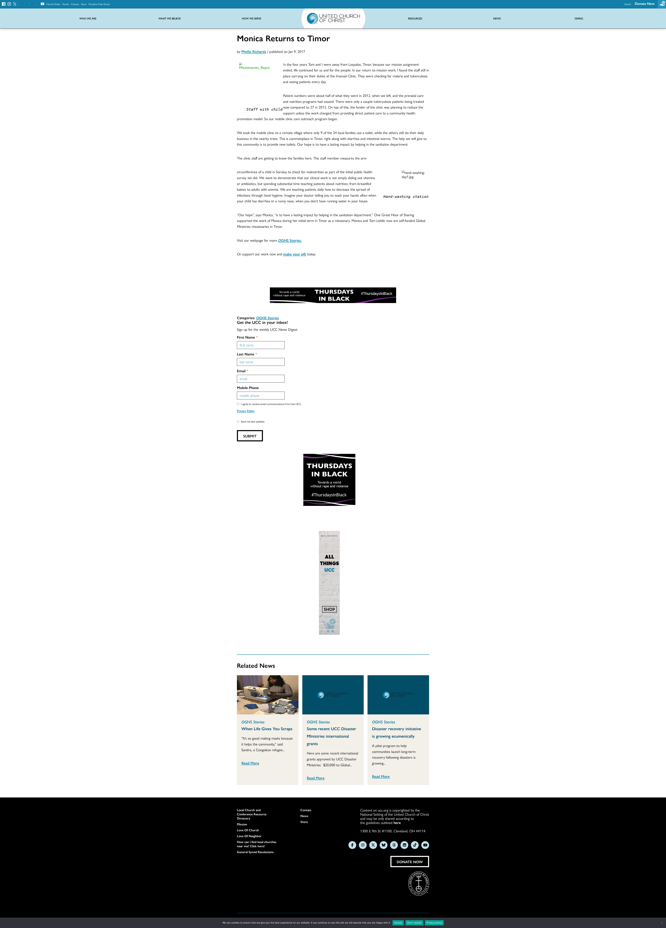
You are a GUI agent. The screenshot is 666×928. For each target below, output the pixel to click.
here (397, 822)
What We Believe (170, 18)
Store (84, 4)
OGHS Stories (267, 317)
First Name (247, 337)
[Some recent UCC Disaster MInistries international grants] (333, 694)
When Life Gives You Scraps (266, 728)
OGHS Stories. (290, 240)
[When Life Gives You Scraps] (267, 694)
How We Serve (251, 18)
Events (65, 4)
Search (628, 4)
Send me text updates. (253, 421)
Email (242, 371)
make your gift (294, 253)
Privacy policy (434, 922)
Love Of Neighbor (249, 836)
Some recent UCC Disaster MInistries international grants (331, 736)
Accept (398, 922)
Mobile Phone (248, 387)
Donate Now (645, 3)
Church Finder (53, 4)
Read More (250, 762)
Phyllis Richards (253, 51)
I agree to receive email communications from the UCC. (271, 403)
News (304, 816)
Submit (250, 435)
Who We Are (87, 18)
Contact (75, 4)
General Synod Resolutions (255, 852)
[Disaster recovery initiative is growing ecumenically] (398, 694)
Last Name (247, 354)
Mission (242, 824)
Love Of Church (248, 830)
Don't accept (414, 922)
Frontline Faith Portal (99, 4)
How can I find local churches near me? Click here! (256, 844)
